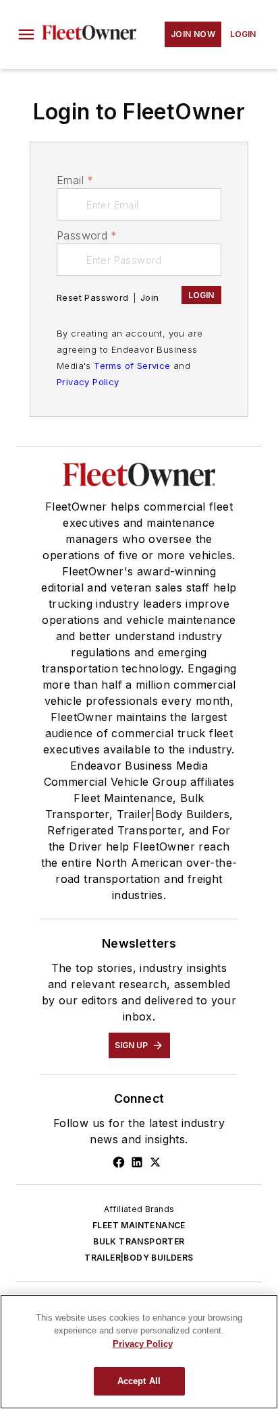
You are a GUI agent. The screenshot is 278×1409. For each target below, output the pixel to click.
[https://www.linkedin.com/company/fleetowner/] (137, 1162)
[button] (26, 34)
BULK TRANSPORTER (138, 1241)
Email (75, 180)
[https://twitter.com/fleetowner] (155, 1162)
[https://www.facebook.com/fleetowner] (119, 1162)
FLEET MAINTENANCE (139, 1225)
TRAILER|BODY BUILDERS (138, 1258)
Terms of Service (132, 365)
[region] (139, 1351)
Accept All (139, 1381)
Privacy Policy (88, 381)
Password (87, 235)
